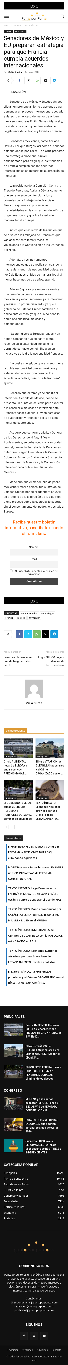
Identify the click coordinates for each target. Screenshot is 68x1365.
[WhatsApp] (37, 80)
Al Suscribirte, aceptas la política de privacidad (36, 573)
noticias (17, 25)
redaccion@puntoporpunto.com (34, 1306)
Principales (10, 756)
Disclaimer (12, 1350)
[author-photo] (34, 697)
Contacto (56, 1350)
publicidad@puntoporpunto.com (34, 1310)
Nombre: (34, 547)
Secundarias (31, 25)
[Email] (45, 80)
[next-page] (12, 827)
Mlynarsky (34, 617)
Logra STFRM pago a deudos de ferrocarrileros (51, 661)
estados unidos (29, 613)
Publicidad (42, 1350)
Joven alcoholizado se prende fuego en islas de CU (18, 661)
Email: (34, 558)
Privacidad (27, 1350)
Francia (9, 617)
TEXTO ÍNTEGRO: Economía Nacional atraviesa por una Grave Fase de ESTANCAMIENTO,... (48, 810)
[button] (6, 16)
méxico (21, 617)
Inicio (6, 25)
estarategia (47, 613)
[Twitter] (28, 80)
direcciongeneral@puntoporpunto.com (34, 1302)
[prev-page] (6, 827)
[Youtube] (44, 1336)
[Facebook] (19, 80)
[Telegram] (54, 80)
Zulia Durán (15, 71)
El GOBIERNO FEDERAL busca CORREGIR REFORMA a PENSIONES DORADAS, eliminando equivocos (18, 810)
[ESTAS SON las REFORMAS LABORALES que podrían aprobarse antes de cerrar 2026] (13, 1124)
